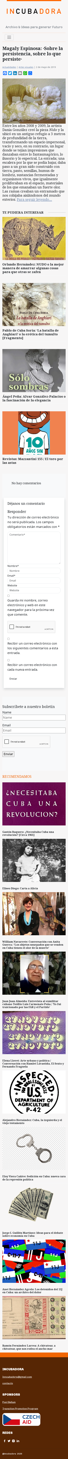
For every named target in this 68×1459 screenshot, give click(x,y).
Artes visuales (26, 67)
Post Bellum (9, 1402)
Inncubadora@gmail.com (17, 1376)
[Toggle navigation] (9, 37)
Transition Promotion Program (20, 1408)
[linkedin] (18, 1440)
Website (12, 585)
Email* (11, 575)
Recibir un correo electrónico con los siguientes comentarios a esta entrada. (32, 648)
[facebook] (4, 1440)
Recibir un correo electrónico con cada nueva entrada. (32, 667)
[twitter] (9, 1440)
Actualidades (9, 67)
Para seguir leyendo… (34, 199)
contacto (7, 1383)
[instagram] (13, 1440)
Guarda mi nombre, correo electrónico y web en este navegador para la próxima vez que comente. (30, 607)
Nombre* (13, 566)
